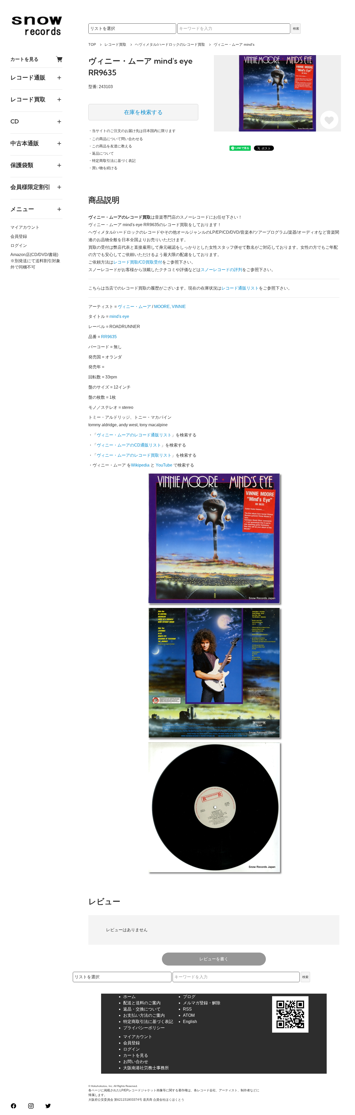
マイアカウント (25, 227)
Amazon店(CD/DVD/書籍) (34, 254)
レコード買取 (115, 44)
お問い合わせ (135, 1061)
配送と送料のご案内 (142, 1003)
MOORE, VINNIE (170, 306)
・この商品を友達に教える (110, 146)
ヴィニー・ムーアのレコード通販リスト (134, 435)
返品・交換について (142, 1009)
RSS (187, 1009)
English (190, 1021)
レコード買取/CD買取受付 (137, 262)
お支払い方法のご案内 (144, 1015)
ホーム (129, 996)
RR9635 (109, 337)
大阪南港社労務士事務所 (146, 1068)
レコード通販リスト (240, 288)
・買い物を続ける (102, 168)
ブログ (189, 996)
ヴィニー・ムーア (134, 306)
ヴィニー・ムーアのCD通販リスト (129, 445)
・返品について (101, 153)
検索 (296, 28)
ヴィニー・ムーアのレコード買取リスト (134, 455)
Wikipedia (140, 465)
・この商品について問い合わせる (115, 139)
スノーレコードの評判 (221, 269)
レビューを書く (213, 959)
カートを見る (24, 59)
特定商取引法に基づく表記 (148, 1021)
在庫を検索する (143, 112)
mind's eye (119, 316)
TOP (92, 44)
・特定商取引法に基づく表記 (112, 161)
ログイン (18, 245)
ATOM (189, 1015)
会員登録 (18, 236)
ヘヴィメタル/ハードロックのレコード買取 (170, 44)
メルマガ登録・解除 (201, 1003)
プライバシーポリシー (144, 1028)
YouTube (164, 465)
